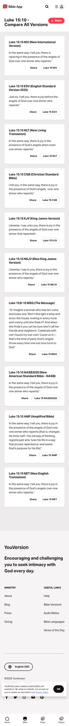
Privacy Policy (42, 692)
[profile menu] (59, 6)
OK (58, 688)
